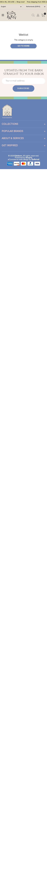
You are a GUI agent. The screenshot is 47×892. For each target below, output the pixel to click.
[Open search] (33, 15)
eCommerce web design (18, 159)
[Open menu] (3, 15)
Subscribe (23, 88)
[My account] (38, 15)
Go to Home (23, 46)
